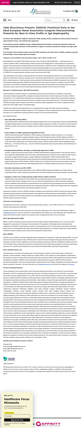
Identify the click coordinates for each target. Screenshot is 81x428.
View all (77, 2)
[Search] (64, 20)
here (51, 212)
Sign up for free (17, 420)
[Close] (31, 394)
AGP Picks (5, 2)
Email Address (9, 413)
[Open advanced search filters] (68, 20)
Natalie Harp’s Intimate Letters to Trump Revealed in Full (28, 2)
